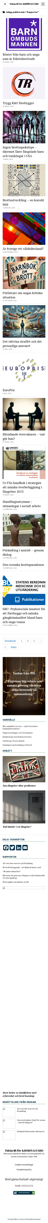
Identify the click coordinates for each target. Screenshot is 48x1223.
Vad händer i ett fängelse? (17, 826)
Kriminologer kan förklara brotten (17, 737)
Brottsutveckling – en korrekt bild (23, 202)
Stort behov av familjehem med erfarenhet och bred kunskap (19, 1094)
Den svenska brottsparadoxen (23, 564)
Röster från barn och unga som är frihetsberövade (21, 56)
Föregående (10, 640)
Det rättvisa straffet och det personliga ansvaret (22, 343)
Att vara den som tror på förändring (18, 863)
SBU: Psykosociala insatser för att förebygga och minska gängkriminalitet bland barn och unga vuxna (24, 615)
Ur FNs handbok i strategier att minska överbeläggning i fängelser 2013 (22, 487)
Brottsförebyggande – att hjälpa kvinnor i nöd (22, 867)
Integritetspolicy (24, 1169)
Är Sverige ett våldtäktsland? (23, 248)
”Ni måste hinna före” (12, 871)
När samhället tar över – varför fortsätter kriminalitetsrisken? (20, 727)
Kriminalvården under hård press (31, 1131)
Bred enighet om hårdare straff (16, 882)
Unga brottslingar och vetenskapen (18, 733)
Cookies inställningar (24, 1164)
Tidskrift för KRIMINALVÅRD (24, 3)
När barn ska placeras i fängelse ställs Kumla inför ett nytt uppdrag (24, 876)
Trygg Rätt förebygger (18, 103)
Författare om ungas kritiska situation (23, 295)
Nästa (13, 646)
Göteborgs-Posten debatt (14, 741)
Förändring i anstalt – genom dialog (23, 552)
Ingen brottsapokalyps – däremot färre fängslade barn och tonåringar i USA (23, 151)
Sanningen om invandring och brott (17, 745)
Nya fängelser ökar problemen (19, 785)
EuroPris (9, 390)
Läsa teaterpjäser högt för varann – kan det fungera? (31, 1121)
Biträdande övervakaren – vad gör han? (24, 436)
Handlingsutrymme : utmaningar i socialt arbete (22, 503)
